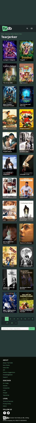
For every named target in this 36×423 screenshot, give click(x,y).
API (4, 370)
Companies (6, 388)
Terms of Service (8, 401)
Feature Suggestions (9, 372)
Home (2, 34)
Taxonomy (7, 34)
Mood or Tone (18, 34)
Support (5, 377)
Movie (12, 34)
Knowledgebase (7, 374)
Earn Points (6, 365)
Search (32, 328)
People (5, 392)
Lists (4, 390)
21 (7, 323)
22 (12, 323)
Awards (5, 385)
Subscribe (6, 367)
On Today (6, 383)
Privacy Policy (7, 403)
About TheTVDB (8, 363)
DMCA (5, 406)
